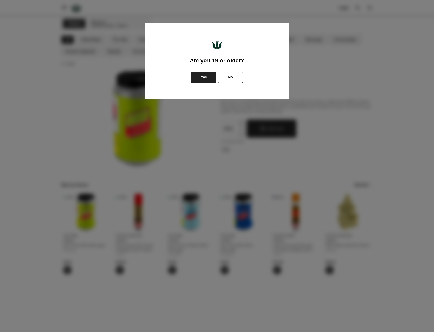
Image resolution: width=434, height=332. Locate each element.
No (230, 77)
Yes (204, 77)
